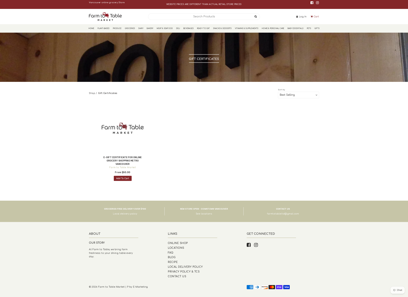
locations (206, 214)
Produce (117, 28)
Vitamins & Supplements (247, 28)
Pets (309, 28)
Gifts (317, 28)
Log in (303, 16)
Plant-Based (103, 28)
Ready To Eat (203, 28)
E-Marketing (140, 287)
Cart (316, 16)
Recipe (173, 262)
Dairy (140, 28)
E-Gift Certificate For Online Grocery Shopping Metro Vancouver (122, 160)
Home (91, 28)
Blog (171, 257)
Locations (176, 248)
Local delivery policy (125, 214)
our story (97, 242)
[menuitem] (91, 28)
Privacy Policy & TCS (184, 271)
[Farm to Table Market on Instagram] (317, 3)
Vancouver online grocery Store (106, 2)
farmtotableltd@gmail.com (283, 214)
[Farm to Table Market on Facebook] (312, 3)
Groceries (130, 28)
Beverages (188, 28)
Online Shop (178, 243)
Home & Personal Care (273, 28)
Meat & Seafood (165, 28)
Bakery (150, 28)
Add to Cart (122, 178)
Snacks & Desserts (222, 28)
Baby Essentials (295, 28)
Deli (178, 28)
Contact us (177, 276)
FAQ (170, 252)
